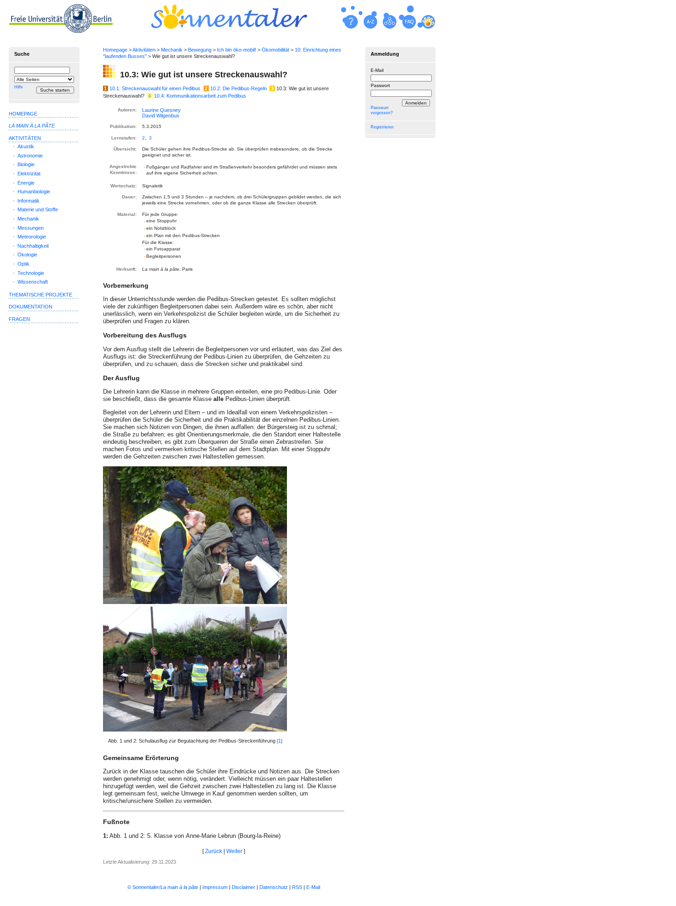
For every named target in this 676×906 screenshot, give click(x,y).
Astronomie (30, 155)
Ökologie (27, 254)
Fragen (19, 319)
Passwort (380, 85)
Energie (25, 183)
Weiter (234, 851)
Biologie (25, 164)
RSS (297, 887)
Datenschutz (273, 887)
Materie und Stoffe (37, 209)
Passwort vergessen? (382, 110)
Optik (23, 264)
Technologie (30, 273)
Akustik (25, 146)
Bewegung (200, 49)
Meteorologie (31, 236)
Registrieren (382, 127)
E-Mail (377, 70)
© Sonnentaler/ (162, 887)
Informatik (28, 200)
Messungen (30, 228)
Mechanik (172, 49)
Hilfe (18, 87)
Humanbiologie (33, 191)
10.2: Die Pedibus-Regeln (238, 88)
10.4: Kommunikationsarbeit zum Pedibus (200, 96)
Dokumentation (30, 306)
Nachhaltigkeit (33, 246)
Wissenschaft (32, 282)
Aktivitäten (143, 49)
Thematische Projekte (40, 294)
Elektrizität (28, 173)
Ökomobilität (275, 49)
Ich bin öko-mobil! (236, 49)
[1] (279, 740)
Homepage (115, 49)
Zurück (213, 851)
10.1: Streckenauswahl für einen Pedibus (155, 88)
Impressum (215, 887)
